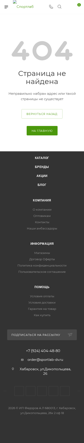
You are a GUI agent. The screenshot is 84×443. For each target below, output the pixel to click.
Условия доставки (42, 302)
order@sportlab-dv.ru (45, 359)
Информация (42, 243)
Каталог (42, 158)
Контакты (42, 222)
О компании (42, 209)
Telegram (42, 391)
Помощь (42, 287)
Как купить (42, 315)
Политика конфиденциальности (42, 265)
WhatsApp (65, 391)
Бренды (42, 167)
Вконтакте (19, 391)
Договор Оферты (42, 259)
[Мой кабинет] (68, 7)
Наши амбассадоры (42, 228)
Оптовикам (42, 216)
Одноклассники (53, 391)
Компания (42, 200)
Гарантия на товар (42, 309)
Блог (42, 185)
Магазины (42, 253)
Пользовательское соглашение (42, 271)
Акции (42, 176)
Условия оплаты (42, 296)
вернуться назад (42, 114)
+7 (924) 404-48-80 (43, 351)
